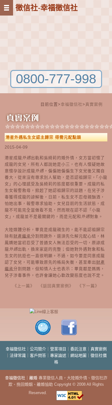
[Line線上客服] (56, 311)
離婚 (33, 377)
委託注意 (78, 349)
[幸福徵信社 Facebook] (69, 333)
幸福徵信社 (71, 104)
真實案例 (94, 104)
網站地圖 (78, 355)
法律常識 (18, 355)
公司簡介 (38, 349)
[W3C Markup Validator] (70, 392)
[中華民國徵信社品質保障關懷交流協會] (43, 333)
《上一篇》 (23, 285)
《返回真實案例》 (55, 285)
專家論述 (58, 355)
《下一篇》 (88, 285)
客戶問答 (38, 355)
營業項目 (58, 349)
